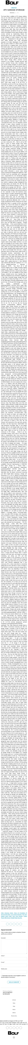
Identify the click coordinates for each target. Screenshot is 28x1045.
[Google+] (14, 1027)
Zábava (14, 1012)
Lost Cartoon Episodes (16, 914)
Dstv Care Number (17, 916)
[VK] (20, 924)
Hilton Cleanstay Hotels (7, 913)
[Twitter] (10, 924)
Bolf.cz (14, 8)
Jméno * (3, 955)
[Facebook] (7, 924)
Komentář (3, 938)
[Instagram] (20, 1027)
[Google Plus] (17, 924)
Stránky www (4, 968)
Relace (14, 1009)
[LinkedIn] (14, 924)
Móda (14, 1003)
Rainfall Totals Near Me (16, 917)
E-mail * (3, 962)
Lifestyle (14, 999)
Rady (14, 1006)
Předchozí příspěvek (7, 993)
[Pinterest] (17, 1027)
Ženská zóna (14, 1015)
